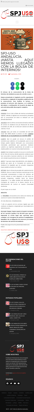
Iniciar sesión (30, 6)
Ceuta (25, 395)
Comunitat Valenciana (10, 400)
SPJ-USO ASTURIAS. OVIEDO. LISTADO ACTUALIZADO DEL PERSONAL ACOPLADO (18, 287)
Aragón (10, 393)
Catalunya (20, 395)
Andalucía (4, 393)
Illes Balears (8, 403)
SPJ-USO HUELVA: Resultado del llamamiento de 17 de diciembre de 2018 (18, 267)
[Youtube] (15, 383)
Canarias (15, 393)
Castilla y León (28, 393)
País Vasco (25, 403)
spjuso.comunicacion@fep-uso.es (16, 374)
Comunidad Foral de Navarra (23, 398)
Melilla (20, 403)
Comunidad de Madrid (9, 398)
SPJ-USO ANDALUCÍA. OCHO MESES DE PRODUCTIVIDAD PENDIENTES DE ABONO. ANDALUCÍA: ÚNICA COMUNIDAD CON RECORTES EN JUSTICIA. (18, 328)
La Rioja (15, 403)
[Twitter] (11, 383)
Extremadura (21, 400)
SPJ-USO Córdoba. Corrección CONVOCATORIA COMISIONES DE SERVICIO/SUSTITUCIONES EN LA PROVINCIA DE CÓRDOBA (17, 305)
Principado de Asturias (11, 405)
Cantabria (21, 393)
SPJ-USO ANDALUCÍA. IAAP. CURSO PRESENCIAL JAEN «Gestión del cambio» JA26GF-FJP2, (17, 316)
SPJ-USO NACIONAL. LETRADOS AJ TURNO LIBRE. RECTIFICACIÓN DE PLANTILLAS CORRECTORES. (17, 277)
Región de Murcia (23, 405)
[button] (17, 22)
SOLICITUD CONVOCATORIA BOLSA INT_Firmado (14, 230)
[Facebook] (7, 383)
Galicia (27, 400)
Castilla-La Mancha (11, 395)
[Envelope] (18, 383)
